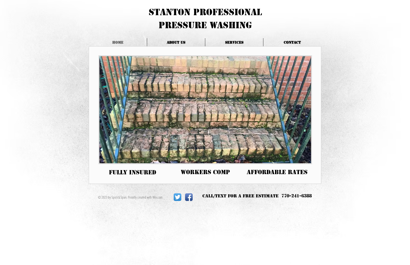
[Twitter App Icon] (177, 197)
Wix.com (158, 197)
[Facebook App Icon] (189, 197)
